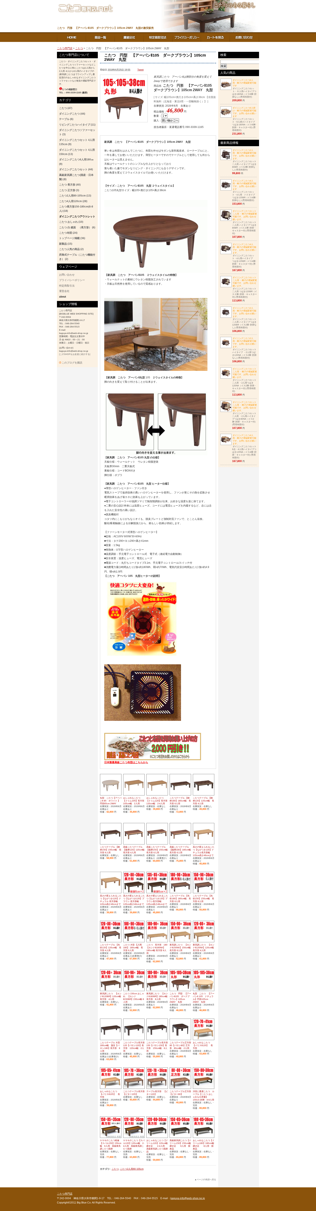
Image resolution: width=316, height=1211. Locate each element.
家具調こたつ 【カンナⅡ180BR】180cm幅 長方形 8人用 (157, 996)
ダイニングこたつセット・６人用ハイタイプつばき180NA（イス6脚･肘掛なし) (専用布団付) (244, 88)
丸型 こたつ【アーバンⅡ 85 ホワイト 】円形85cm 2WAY (110, 801)
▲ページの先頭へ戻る (205, 1179)
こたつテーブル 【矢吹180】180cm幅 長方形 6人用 (180, 898)
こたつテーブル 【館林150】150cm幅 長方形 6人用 (110, 850)
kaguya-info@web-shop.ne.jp (187, 1198)
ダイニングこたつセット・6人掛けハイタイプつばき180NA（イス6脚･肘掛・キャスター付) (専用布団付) (244, 119)
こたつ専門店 (71, 37)
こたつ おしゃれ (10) (71, 221)
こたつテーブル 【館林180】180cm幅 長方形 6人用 (180, 801)
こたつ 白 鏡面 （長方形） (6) (77, 227)
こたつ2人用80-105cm (132, 1169)
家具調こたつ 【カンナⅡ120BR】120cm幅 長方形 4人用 (110, 996)
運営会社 (129, 37)
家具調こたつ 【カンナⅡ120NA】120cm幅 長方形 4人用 (203, 948)
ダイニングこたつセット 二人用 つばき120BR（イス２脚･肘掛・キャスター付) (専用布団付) (244, 287)
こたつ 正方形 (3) (69, 190)
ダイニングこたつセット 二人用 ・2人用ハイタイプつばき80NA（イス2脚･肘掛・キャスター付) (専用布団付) (244, 413)
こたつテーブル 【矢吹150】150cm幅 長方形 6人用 (203, 898)
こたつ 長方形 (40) (70, 184)
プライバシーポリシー (186, 37)
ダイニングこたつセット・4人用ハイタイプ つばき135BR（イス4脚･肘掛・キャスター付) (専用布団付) (244, 255)
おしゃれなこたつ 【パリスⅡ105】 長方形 (110, 1094)
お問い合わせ (244, 37)
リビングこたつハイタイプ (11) (77, 124)
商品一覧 (100, 37)
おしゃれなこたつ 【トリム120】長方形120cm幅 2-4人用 (156, 801)
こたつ (79, 48)
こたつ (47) (65, 108)
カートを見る (215, 37)
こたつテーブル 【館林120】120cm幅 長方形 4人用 (203, 801)
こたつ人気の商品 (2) (71, 249)
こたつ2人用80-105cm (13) (75, 195)
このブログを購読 (72, 362)
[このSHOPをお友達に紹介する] (74, 354)
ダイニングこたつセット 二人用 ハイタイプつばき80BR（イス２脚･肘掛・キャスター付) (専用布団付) (244, 222)
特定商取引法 (158, 37)
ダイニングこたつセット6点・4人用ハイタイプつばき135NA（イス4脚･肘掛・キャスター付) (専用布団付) (244, 446)
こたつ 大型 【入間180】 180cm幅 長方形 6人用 (133, 948)
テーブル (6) (66, 119)
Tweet (140, 69)
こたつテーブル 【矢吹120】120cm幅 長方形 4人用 (110, 948)
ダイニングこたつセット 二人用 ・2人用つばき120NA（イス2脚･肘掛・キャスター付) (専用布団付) (244, 380)
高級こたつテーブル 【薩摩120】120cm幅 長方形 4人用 (135, 850)
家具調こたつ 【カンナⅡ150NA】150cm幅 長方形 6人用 (180, 948)
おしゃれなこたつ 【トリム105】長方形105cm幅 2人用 (133, 801)
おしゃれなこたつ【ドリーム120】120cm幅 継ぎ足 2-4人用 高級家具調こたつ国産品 (158, 1146)
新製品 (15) (65, 243)
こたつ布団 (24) (68, 232)
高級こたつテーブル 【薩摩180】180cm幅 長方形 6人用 (181, 850)
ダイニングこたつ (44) (72, 113)
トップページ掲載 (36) (72, 238)
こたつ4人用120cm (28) (73, 201)
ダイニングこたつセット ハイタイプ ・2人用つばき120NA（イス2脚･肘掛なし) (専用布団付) (244, 348)
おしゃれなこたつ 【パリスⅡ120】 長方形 (203, 1045)
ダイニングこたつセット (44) (76, 169)
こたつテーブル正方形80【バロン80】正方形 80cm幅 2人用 (180, 1045)
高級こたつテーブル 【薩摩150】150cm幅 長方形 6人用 (158, 850)
